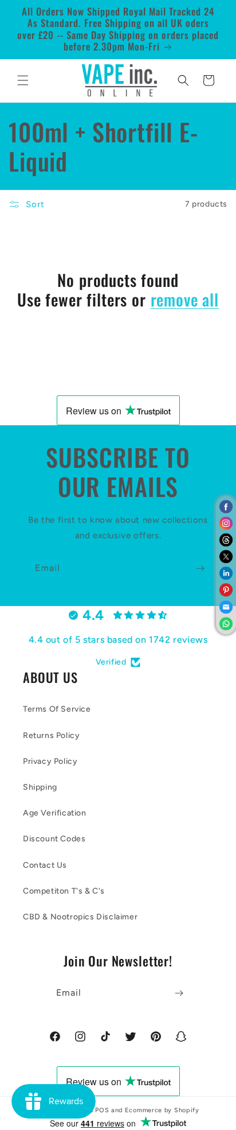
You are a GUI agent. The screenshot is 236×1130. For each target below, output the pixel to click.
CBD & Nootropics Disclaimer (80, 917)
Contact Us (45, 865)
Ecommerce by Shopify (162, 1110)
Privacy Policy (50, 761)
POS (102, 1110)
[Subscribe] (200, 568)
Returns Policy (51, 735)
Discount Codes (54, 839)
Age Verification (54, 813)
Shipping (40, 787)
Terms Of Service (57, 709)
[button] (23, 80)
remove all (185, 299)
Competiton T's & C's (64, 891)
